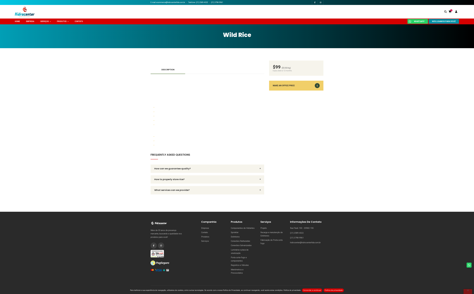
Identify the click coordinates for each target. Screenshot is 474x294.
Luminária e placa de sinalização (239, 251)
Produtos (205, 237)
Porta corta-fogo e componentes (239, 259)
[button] (296, 86)
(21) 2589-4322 (297, 233)
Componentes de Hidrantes (243, 228)
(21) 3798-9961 (217, 2)
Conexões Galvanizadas (241, 245)
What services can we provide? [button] (172, 190)
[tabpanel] (207, 110)
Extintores (235, 237)
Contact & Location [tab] (247, 69)
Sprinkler (234, 232)
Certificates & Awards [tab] (207, 69)
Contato (204, 232)
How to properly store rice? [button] (169, 179)
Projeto (263, 228)
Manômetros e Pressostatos (237, 271)
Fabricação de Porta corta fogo (271, 242)
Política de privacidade (292, 290)
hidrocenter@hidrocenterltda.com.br (305, 242)
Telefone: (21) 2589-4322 (198, 2)
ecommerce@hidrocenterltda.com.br (170, 2)
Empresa (205, 228)
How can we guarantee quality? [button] (172, 168)
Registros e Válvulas (240, 265)
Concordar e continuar (312, 290)
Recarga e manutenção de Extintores (271, 234)
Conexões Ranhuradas (240, 241)
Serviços (205, 241)
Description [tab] (167, 69)
